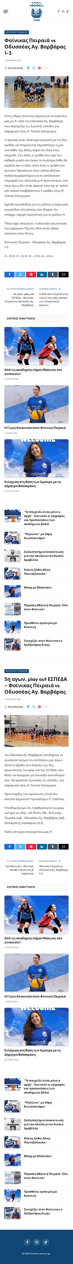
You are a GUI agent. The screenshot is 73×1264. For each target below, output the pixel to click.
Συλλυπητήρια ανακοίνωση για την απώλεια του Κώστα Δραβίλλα (44, 556)
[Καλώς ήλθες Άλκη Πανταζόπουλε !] (12, 573)
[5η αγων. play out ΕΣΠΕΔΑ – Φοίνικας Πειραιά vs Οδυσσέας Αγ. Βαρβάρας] (36, 731)
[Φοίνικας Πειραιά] (36, 11)
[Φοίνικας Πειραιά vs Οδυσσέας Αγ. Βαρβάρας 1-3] (36, 92)
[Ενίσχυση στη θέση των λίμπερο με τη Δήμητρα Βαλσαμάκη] (36, 458)
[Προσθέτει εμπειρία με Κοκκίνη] (12, 627)
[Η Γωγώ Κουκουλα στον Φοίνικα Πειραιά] (36, 404)
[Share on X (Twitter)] (33, 68)
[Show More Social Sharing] (46, 68)
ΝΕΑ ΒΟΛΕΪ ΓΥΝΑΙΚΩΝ (16, 32)
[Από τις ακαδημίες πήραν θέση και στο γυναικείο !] (36, 346)
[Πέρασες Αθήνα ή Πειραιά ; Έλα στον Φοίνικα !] (12, 609)
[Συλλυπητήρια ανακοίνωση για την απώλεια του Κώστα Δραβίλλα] (12, 555)
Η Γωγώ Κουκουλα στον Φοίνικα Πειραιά (35, 428)
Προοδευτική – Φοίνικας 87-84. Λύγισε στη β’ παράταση (19, 870)
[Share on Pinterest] (39, 68)
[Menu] (6, 11)
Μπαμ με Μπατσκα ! (38, 587)
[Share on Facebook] (28, 68)
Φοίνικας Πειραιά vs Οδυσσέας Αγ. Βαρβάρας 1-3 (53, 870)
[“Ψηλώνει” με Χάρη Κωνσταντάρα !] (12, 538)
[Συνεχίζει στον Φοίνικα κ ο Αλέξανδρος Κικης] (12, 644)
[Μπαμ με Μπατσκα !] (12, 591)
